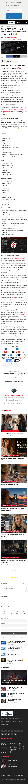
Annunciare (9, 775)
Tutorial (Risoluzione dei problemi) (10, 26)
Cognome (3, 623)
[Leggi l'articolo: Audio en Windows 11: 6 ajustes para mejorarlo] (3, 695)
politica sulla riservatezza (18, 775)
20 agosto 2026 (11, 690)
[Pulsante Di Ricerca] (26, 22)
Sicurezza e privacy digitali (13, 747)
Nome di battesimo (4, 618)
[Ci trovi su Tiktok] (9, 734)
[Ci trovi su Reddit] (5, 734)
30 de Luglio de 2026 (5, 435)
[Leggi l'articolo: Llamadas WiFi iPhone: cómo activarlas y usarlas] (14, 523)
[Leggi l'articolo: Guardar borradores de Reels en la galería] (14, 473)
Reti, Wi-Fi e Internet (12, 744)
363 (8, 564)
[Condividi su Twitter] (16, 56)
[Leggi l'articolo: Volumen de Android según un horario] (14, 423)
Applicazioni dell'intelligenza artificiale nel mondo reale (4, 750)
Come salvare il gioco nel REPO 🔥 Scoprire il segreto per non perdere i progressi (15, 660)
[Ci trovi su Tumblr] (22, 731)
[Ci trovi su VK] (2, 734)
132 (11, 461)
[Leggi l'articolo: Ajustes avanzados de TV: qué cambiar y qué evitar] (14, 549)
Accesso (25, 583)
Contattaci (3, 776)
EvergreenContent (6, 365)
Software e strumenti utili (22, 741)
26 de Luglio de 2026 (5, 461)
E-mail (2, 627)
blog (15, 297)
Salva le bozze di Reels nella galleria (10, 484)
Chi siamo (3, 775)
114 (11, 435)
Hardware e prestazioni (3, 746)
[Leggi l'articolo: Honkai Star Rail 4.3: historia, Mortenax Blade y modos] (3, 689)
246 (9, 538)
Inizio (2, 26)
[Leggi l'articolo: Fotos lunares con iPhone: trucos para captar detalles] (14, 497)
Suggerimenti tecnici (15, 365)
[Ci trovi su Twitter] (5, 731)
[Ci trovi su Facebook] (2, 731)
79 (15, 690)
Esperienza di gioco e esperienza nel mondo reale (4, 742)
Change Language (14, 17)
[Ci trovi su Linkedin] (18, 731)
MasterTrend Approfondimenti (11, 37)
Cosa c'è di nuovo (12, 741)
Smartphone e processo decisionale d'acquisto (13, 751)
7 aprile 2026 (4, 564)
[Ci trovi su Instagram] (9, 731)
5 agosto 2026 (10, 696)
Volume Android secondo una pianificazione (13, 433)
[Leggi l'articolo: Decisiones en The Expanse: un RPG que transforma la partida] (3, 760)
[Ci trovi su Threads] (12, 734)
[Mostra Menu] (1, 22)
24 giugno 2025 (6, 39)
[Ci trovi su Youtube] (15, 731)
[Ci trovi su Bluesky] (15, 734)
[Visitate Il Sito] (11, 22)
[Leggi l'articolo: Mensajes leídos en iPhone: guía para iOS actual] (14, 447)
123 (15, 696)
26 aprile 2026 (4, 538)
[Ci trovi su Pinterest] (12, 731)
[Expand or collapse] (16, 61)
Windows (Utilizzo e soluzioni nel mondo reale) (22, 749)
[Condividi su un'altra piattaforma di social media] (23, 56)
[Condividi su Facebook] (9, 56)
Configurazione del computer (10, 363)
